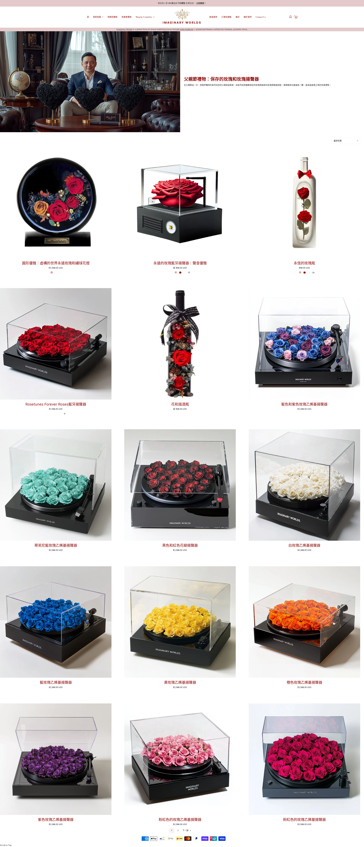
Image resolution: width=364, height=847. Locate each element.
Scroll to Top (6, 845)
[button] (296, 17)
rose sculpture (186, 29)
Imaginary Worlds (124, 29)
